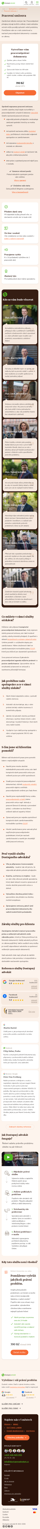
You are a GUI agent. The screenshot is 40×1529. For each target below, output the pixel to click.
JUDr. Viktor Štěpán (14, 505)
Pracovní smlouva (10, 11)
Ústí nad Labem (14, 1428)
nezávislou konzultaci (17, 1387)
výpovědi (34, 113)
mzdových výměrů (29, 784)
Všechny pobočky (15, 1437)
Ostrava (30, 1431)
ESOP (32, 648)
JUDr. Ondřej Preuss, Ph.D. (17, 543)
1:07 (8, 1162)
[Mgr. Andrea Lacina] (19, 1451)
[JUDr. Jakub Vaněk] (15, 1451)
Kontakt (7, 1475)
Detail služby (19, 1352)
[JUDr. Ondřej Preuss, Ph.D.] (6, 1451)
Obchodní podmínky (9, 1509)
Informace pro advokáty (12, 1494)
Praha (7, 1424)
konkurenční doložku (24, 143)
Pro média (6, 1517)
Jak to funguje (9, 1481)
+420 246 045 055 (13, 1455)
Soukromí (6, 1512)
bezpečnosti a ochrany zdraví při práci (22, 639)
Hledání (26, 4)
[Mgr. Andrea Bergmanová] (11, 1451)
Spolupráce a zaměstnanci (18, 9)
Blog (6, 1488)
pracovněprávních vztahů (15, 799)
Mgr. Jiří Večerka (13, 317)
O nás (6, 1478)
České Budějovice (15, 1431)
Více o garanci (20, 180)
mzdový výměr (19, 152)
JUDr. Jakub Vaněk (14, 581)
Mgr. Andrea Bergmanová (18, 431)
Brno (15, 1424)
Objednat (20, 92)
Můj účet (31, 4)
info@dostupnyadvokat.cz (16, 1461)
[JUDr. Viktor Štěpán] (23, 1451)
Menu (37, 4)
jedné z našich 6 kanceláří (14, 238)
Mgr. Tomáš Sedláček (15, 472)
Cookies (5, 1514)
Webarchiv (6, 1520)
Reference (8, 1484)
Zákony (7, 1491)
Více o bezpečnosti (20, 192)
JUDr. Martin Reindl (15, 358)
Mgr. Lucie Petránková (16, 393)
